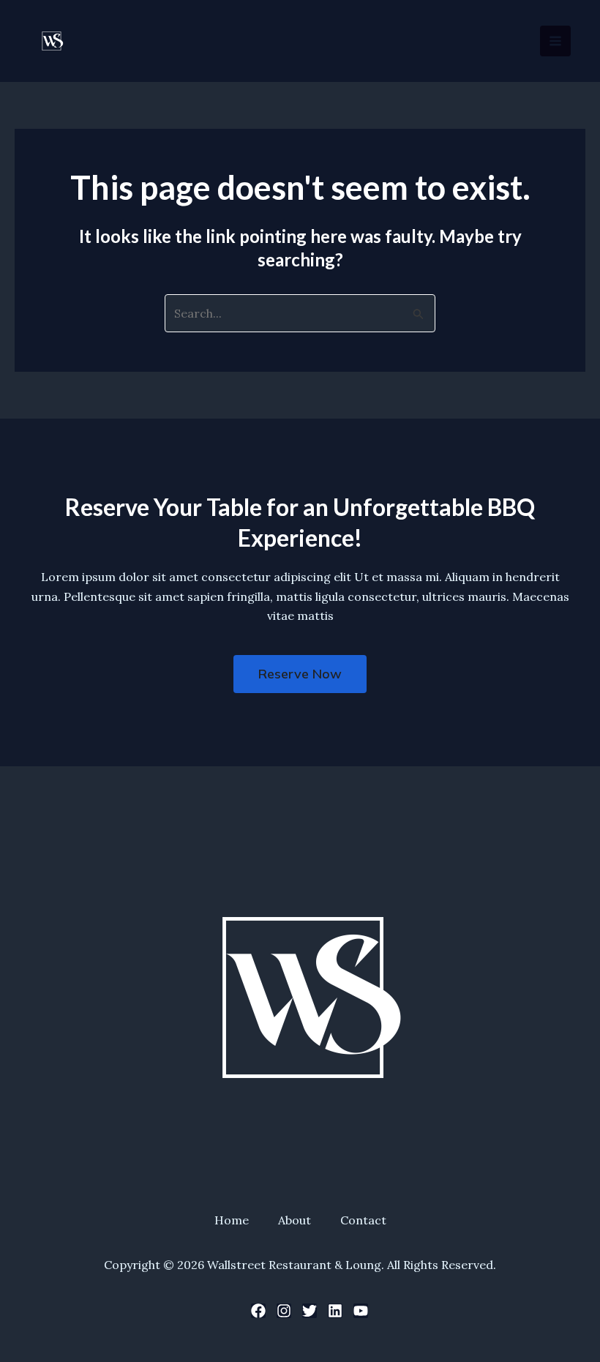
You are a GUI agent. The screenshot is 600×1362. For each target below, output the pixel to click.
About (294, 1220)
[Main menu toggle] (555, 41)
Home (231, 1220)
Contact (363, 1220)
